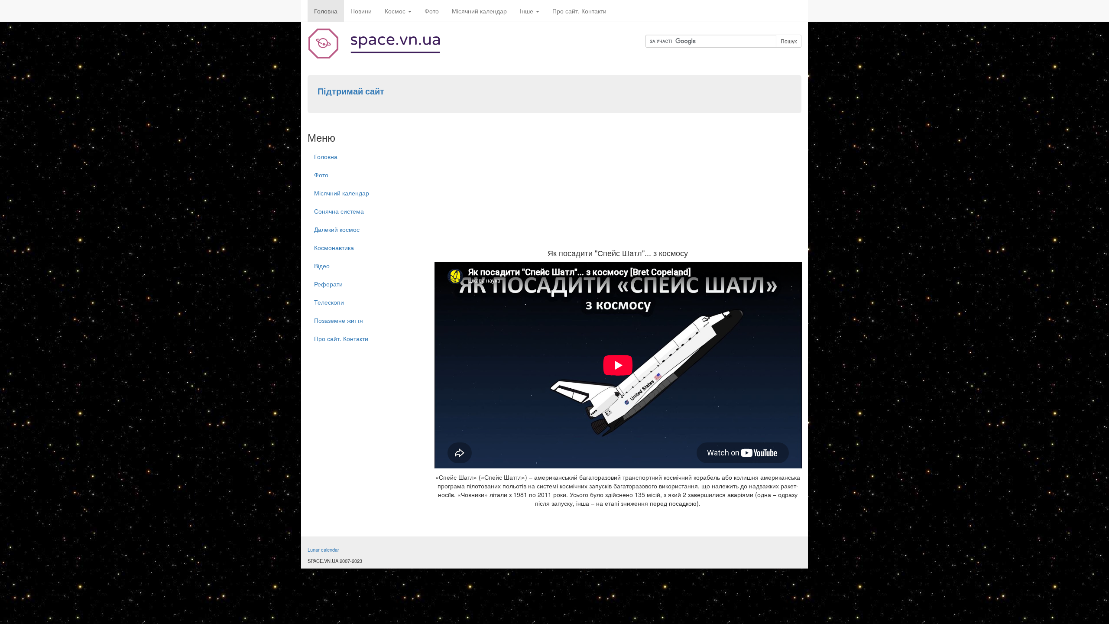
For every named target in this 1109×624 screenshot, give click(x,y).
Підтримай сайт (351, 91)
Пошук (789, 41)
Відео (322, 265)
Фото (432, 10)
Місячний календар (479, 10)
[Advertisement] (618, 183)
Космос (396, 10)
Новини (361, 10)
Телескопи (329, 302)
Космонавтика (334, 247)
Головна (325, 10)
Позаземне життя (338, 320)
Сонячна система (339, 211)
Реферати (328, 284)
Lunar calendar (323, 549)
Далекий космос (337, 229)
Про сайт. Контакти (579, 10)
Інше (527, 10)
